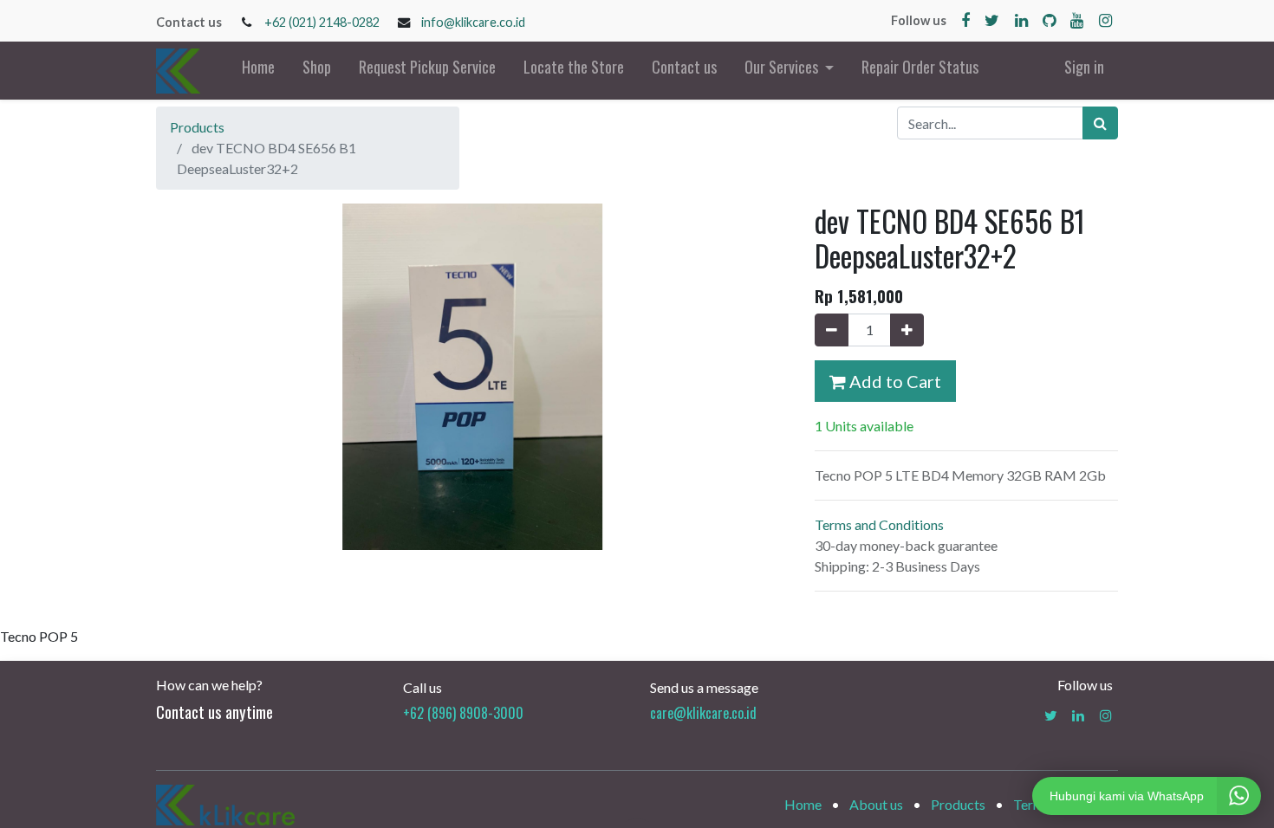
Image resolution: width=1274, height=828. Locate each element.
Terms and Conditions (879, 524)
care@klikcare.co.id (703, 712)
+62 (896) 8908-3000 (463, 712)
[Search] (1100, 123)
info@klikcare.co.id (473, 22)
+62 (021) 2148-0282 (322, 22)
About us (876, 804)
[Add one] (907, 330)
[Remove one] (831, 330)
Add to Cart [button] (893, 381)
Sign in (1084, 66)
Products (197, 127)
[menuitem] (258, 71)
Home (803, 804)
